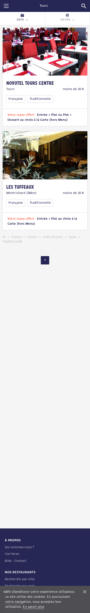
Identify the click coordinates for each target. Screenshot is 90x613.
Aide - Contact (15, 561)
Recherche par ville (20, 579)
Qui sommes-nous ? (19, 547)
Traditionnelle (40, 99)
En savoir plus (33, 607)
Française (15, 99)
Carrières (12, 554)
